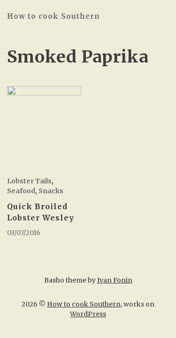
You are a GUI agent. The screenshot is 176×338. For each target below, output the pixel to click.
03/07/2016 (23, 232)
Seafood (21, 191)
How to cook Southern (53, 16)
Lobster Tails (29, 181)
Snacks (50, 191)
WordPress (88, 314)
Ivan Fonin (114, 280)
